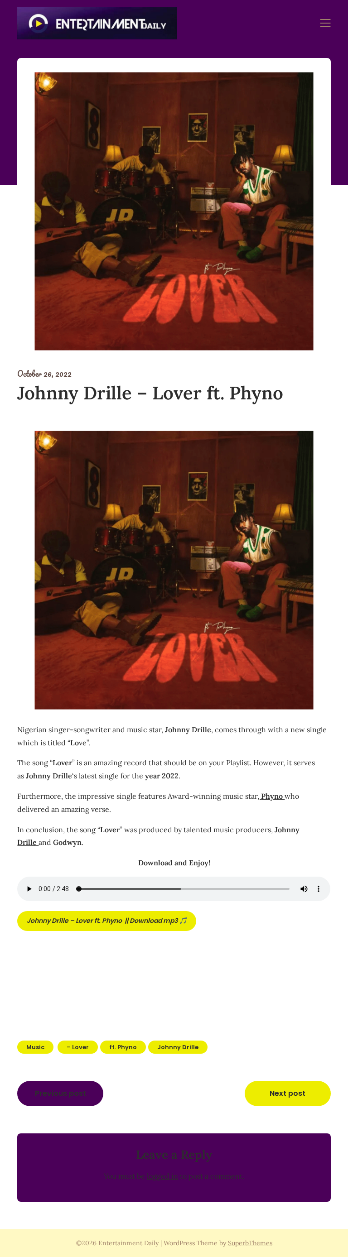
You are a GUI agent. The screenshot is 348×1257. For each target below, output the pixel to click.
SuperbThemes (250, 1243)
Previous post (60, 1093)
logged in (162, 1175)
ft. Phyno (123, 1047)
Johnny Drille (177, 1047)
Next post (287, 1093)
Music (35, 1047)
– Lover (78, 1047)
